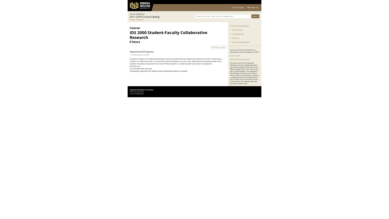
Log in (257, 2)
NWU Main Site (253, 7)
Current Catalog (238, 7)
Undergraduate (238, 34)
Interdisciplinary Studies (140, 55)
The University (237, 30)
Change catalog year (136, 20)
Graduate (235, 38)
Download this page (218, 47)
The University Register (241, 42)
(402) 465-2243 (235, 56)
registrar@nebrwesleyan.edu (240, 59)
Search (255, 16)
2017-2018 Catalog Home (239, 26)
